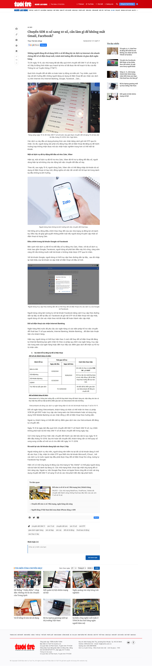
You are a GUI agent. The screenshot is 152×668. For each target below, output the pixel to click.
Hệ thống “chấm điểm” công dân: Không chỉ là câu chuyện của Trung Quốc (26, 592)
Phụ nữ (117, 10)
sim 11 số (50, 526)
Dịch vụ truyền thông (85, 648)
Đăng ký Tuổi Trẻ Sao (127, 4)
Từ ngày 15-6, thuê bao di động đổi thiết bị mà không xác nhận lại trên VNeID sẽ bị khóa (128, 52)
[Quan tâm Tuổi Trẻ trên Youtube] (128, 642)
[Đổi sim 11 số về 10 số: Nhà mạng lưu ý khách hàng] (40, 492)
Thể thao (107, 10)
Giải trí (101, 10)
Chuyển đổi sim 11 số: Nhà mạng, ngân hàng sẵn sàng (52, 504)
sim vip (58, 530)
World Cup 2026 (126, 10)
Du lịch (74, 635)
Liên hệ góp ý (112, 648)
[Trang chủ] (21, 10)
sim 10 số (73, 526)
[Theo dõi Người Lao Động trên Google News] (34, 45)
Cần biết (100, 4)
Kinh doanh (57, 635)
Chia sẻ (43, 45)
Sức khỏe (68, 10)
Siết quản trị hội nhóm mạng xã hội (128, 95)
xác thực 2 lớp (33, 534)
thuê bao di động (83, 530)
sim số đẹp (50, 530)
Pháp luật (82, 10)
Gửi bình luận (92, 558)
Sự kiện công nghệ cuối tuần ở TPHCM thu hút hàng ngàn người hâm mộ (85, 620)
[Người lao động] (41, 4)
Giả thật (127, 635)
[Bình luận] (16, 40)
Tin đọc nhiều (113, 43)
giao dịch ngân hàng (35, 530)
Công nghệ (65, 635)
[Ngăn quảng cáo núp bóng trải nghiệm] (86, 579)
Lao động (43, 10)
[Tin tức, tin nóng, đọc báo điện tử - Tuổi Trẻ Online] (24, 4)
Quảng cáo (109, 4)
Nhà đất (114, 635)
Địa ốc (134, 10)
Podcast (81, 4)
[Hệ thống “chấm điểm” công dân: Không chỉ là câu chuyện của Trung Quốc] (27, 579)
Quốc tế (36, 10)
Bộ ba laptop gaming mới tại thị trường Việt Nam (129, 85)
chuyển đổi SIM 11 (38, 526)
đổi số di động (69, 530)
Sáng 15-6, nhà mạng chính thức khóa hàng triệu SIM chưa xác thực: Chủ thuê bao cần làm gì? (129, 75)
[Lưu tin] (16, 51)
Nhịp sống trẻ (82, 635)
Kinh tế (62, 10)
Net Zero (56, 10)
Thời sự (31, 10)
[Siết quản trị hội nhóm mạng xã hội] (112, 96)
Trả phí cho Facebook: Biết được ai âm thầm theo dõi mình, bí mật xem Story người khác (128, 63)
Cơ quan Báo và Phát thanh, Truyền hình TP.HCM (55, 654)
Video (33, 635)
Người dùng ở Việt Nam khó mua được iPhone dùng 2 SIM (53, 510)
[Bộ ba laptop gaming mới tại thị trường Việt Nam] (112, 86)
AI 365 (113, 10)
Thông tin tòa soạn (46, 652)
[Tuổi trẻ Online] (25, 647)
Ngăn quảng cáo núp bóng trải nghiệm (86, 591)
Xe (70, 635)
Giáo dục (75, 10)
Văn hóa (90, 635)
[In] (16, 46)
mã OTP (82, 526)
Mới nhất (20, 635)
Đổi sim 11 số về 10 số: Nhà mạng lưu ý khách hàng (71, 487)
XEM (96, 568)
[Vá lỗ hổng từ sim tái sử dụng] (27, 607)
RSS (118, 648)
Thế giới (43, 635)
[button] (16, 56)
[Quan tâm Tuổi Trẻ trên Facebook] (133, 642)
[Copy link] (16, 34)
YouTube (91, 4)
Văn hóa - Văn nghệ (92, 10)
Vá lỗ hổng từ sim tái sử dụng (26, 618)
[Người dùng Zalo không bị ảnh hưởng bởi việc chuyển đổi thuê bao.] (64, 201)
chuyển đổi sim (61, 526)
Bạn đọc (50, 10)
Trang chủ (13, 635)
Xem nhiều (27, 635)
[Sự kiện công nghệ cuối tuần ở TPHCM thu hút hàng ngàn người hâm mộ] (86, 607)
